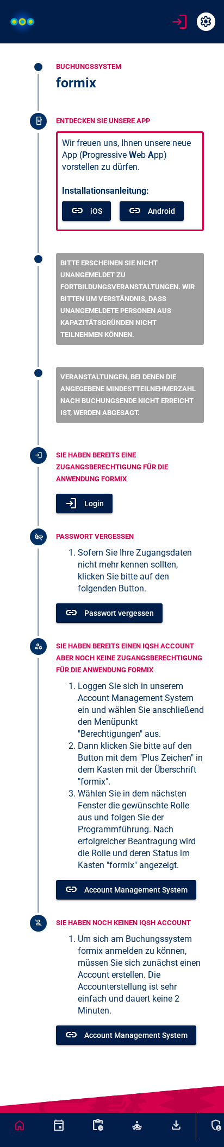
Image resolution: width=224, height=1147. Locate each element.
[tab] (19, 1125)
